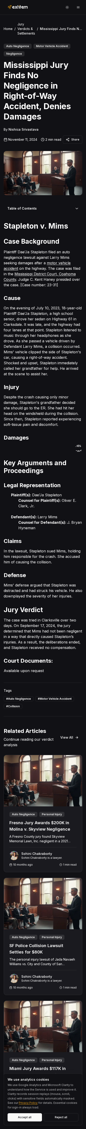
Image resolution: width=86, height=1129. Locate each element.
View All (66, 737)
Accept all (24, 1117)
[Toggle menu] (78, 7)
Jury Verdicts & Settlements (26, 28)
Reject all (61, 1117)
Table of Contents (22, 208)
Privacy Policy (28, 1103)
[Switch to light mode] (67, 7)
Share (75, 139)
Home (8, 29)
